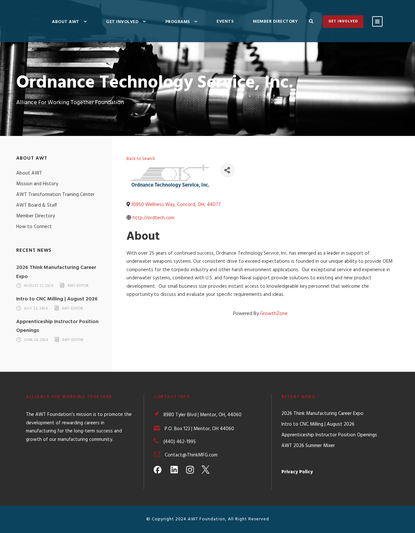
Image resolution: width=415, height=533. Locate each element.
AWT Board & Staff (36, 205)
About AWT (65, 22)
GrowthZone (274, 314)
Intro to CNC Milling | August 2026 (57, 299)
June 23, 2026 (36, 340)
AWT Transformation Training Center (55, 195)
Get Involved (122, 22)
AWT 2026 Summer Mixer (308, 446)
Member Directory (275, 21)
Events (225, 21)
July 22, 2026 (36, 308)
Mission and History (37, 184)
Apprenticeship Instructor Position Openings (329, 435)
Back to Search (140, 158)
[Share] (227, 170)
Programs (177, 22)
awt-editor (78, 286)
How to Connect (34, 227)
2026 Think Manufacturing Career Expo (322, 414)
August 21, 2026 (38, 286)
